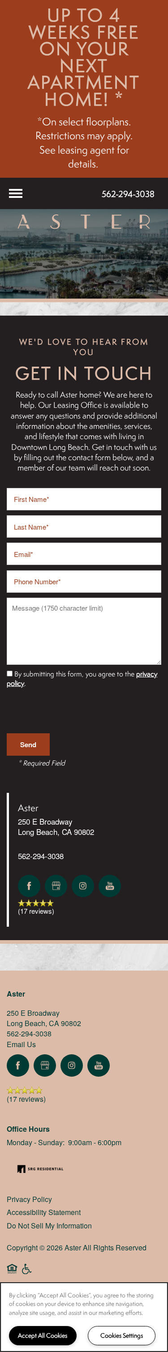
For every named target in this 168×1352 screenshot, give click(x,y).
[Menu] (15, 193)
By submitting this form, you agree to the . (82, 678)
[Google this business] (56, 886)
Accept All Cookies (42, 1335)
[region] (84, 1317)
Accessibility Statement (44, 1212)
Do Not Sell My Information (49, 1225)
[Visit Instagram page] (83, 886)
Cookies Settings (121, 1335)
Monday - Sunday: (36, 1142)
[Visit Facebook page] (29, 886)
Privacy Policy (29, 1199)
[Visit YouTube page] (110, 886)
